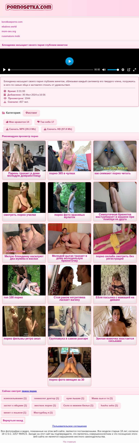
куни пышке (75, 398)
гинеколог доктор (46, 398)
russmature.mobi (11, 36)
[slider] (50, 69)
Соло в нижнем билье (78, 405)
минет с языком (15, 412)
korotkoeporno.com (12, 21)
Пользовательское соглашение (69, 426)
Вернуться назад (13, 420)
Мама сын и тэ (102, 398)
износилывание (15, 398)
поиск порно (29, 391)
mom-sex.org (9, 31)
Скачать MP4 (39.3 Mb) (22, 129)
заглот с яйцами (15, 405)
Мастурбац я (43, 412)
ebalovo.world (9, 26)
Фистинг (31, 112)
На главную (69, 441)
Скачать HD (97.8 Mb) (59, 129)
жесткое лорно (45, 405)
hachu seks (109, 405)
